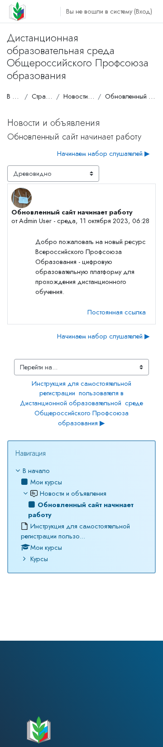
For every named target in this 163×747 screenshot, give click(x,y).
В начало (14, 96)
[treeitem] (81, 514)
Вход (143, 11)
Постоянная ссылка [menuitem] (116, 312)
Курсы (39, 558)
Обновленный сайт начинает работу (130, 96)
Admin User (35, 220)
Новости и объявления (78, 96)
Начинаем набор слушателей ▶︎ (103, 153)
